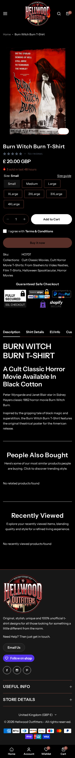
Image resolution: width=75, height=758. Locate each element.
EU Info (55, 332)
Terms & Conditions (39, 231)
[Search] (58, 13)
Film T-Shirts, (12, 270)
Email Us (14, 647)
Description (11, 332)
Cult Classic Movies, (36, 260)
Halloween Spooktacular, (39, 270)
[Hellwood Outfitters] (37, 13)
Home (7, 34)
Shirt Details (35, 332)
